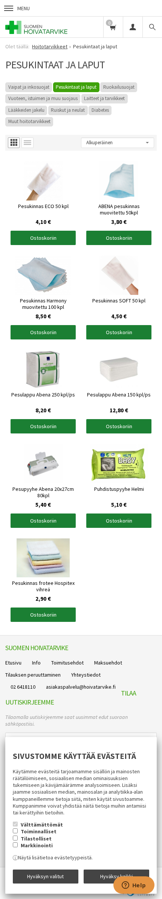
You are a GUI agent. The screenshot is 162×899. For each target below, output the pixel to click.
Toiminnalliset (39, 831)
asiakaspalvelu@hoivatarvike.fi (81, 686)
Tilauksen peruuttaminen (33, 674)
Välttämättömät (42, 824)
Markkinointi (37, 845)
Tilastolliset (36, 838)
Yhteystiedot (86, 674)
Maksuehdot (108, 662)
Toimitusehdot (67, 662)
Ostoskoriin (43, 237)
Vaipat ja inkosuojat (28, 87)
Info (36, 662)
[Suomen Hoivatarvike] (36, 27)
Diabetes (100, 110)
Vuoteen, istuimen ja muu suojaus (43, 98)
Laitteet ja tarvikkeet (104, 98)
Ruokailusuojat (118, 87)
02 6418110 (23, 686)
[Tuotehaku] (152, 27)
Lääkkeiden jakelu (26, 110)
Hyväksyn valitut (45, 876)
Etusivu (13, 662)
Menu (23, 8)
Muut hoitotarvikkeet (29, 121)
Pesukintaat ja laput (76, 87)
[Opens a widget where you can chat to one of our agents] (133, 885)
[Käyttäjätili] (132, 27)
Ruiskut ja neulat (68, 110)
